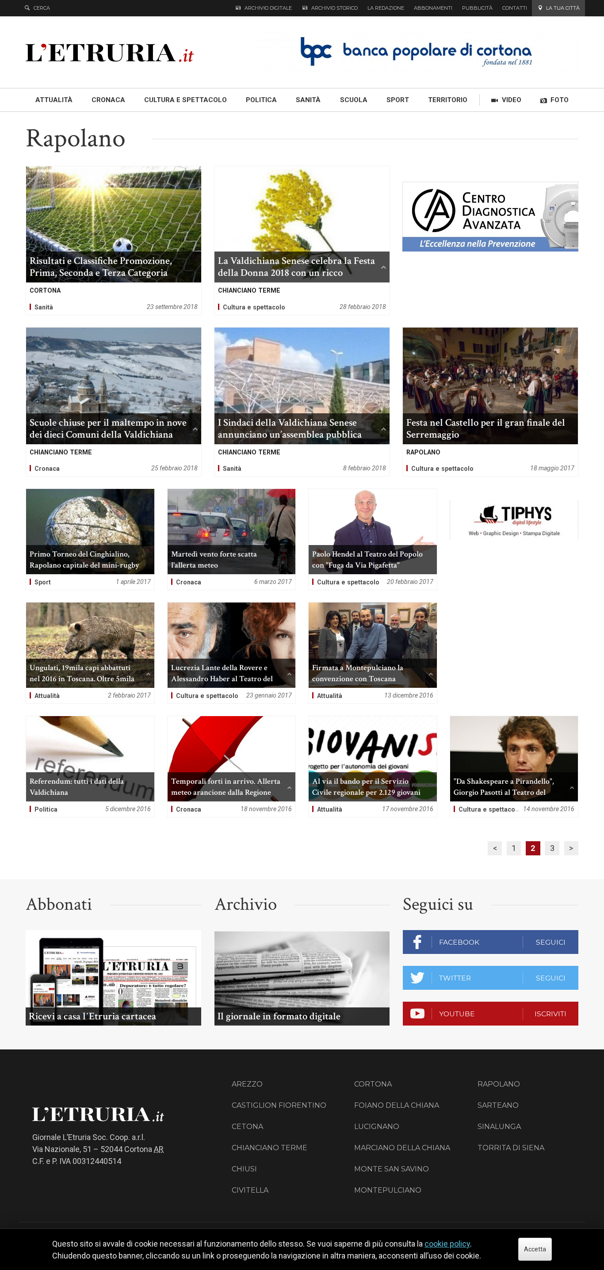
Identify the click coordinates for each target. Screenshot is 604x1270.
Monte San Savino (391, 1169)
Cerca (42, 8)
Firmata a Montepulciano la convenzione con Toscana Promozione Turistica (373, 653)
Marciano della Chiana (402, 1148)
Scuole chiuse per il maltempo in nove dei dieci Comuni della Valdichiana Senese (113, 402)
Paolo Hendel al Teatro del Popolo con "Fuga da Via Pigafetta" (373, 539)
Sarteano (498, 1105)
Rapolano (499, 1084)
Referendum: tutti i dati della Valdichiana (90, 766)
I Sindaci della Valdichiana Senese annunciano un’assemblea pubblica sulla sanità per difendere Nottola (302, 402)
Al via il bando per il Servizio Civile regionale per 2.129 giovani (373, 766)
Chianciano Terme (269, 1148)
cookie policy (447, 1243)
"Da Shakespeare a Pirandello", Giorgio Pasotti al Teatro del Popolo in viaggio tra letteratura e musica (514, 766)
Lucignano (376, 1126)
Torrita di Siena (511, 1148)
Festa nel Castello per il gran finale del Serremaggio (490, 402)
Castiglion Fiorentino (279, 1105)
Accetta (535, 1249)
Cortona (373, 1084)
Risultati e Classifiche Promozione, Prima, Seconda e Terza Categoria (113, 240)
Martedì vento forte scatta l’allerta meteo (232, 539)
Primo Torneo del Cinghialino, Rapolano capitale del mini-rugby (90, 539)
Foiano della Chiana (396, 1105)
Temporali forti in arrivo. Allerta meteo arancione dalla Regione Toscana (232, 766)
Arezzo (247, 1084)
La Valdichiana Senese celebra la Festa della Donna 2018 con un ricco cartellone (302, 240)
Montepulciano (387, 1190)
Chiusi (244, 1169)
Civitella (250, 1190)
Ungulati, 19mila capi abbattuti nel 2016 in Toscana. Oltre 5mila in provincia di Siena (90, 653)
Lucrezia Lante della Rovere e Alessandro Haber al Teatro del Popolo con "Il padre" (232, 653)
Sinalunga (499, 1126)
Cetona (247, 1126)
